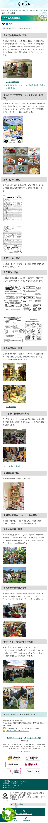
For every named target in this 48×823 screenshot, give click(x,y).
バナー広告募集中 (24, 751)
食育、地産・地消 (41, 10)
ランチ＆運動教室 (12, 82)
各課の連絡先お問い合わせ (24, 814)
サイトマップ (9, 787)
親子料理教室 (11, 407)
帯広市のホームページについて (15, 781)
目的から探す (26, 820)
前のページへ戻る (15, 738)
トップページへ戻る (34, 738)
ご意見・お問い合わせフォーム (17, 731)
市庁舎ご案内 (18, 804)
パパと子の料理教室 (13, 466)
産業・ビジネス (25, 10)
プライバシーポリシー (12, 785)
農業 (32, 10)
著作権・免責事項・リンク (14, 783)
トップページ (14, 10)
